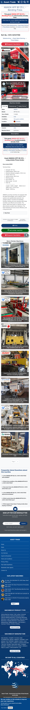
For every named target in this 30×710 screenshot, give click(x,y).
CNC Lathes (17, 614)
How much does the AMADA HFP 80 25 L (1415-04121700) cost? (15, 487)
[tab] (5, 106)
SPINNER (22, 639)
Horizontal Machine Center (17, 616)
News (2, 547)
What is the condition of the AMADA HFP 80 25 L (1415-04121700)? (14, 482)
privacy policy (15, 530)
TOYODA (16, 638)
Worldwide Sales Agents (7, 567)
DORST (7, 647)
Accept (10, 707)
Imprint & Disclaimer (6, 556)
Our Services (4, 553)
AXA (25, 641)
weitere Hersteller (15, 651)
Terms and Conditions (6, 558)
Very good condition (19, 119)
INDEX (20, 646)
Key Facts (7, 213)
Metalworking (13, 25)
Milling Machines (13, 622)
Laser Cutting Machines (13, 619)
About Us (3, 550)
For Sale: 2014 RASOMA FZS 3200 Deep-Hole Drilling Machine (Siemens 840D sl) (15, 265)
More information (5, 704)
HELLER (4, 644)
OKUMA (9, 644)
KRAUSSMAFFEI (14, 647)
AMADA (15, 109)
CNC (15, 128)
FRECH (3, 647)
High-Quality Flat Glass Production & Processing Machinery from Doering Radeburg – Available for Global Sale (15, 292)
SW (20, 647)
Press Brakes (6, 27)
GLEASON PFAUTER (24, 642)
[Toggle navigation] (21, 2)
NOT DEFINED (10, 641)
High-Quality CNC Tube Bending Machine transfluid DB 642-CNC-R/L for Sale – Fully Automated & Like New (15, 319)
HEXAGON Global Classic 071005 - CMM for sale (15, 455)
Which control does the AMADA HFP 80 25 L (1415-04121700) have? (14, 499)
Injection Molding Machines (8, 617)
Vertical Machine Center (7, 614)
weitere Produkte (15, 627)
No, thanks (4, 707)
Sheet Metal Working (23, 25)
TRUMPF (11, 638)
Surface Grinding (15, 624)
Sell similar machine (15, 230)
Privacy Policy (4, 561)
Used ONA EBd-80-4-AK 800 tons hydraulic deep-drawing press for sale (15, 346)
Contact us (20, 27)
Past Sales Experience (6, 564)
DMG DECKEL (4, 638)
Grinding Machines (12, 620)
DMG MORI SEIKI (16, 644)
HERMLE (25, 646)
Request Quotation (13, 44)
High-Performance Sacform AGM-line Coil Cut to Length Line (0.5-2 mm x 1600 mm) (15, 428)
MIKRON (16, 639)
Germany (18, 121)
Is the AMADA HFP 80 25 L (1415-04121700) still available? (14, 476)
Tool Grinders (21, 622)
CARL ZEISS (9, 642)
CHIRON (15, 642)
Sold (15, 116)
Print (15, 225)
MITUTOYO (14, 646)
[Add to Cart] (26, 44)
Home (2, 544)
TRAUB (9, 646)
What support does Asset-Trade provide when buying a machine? (15, 504)
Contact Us (4, 570)
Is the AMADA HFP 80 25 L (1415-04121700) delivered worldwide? (14, 493)
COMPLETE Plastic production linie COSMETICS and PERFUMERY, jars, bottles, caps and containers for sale (15, 400)
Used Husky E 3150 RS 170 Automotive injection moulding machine (15, 373)
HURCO (21, 641)
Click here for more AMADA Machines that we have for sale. (15, 21)
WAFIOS (3, 642)
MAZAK (11, 639)
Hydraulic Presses (5, 624)
